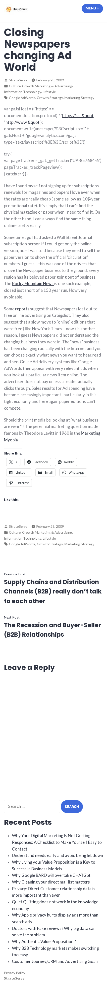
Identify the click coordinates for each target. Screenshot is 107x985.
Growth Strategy (50, 98)
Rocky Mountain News (33, 283)
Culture (15, 86)
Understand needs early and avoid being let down (57, 855)
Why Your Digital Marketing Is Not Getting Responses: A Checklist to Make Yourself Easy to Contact (57, 842)
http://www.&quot (22, 122)
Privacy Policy (14, 973)
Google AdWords (22, 98)
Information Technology (22, 92)
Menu (94, 8)
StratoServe (18, 80)
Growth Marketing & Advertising (47, 86)
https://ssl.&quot (78, 115)
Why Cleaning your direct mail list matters (51, 882)
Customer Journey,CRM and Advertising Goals (55, 961)
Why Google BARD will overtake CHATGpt (51, 875)
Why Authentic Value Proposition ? (44, 941)
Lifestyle (49, 92)
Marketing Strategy (79, 98)
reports (22, 308)
